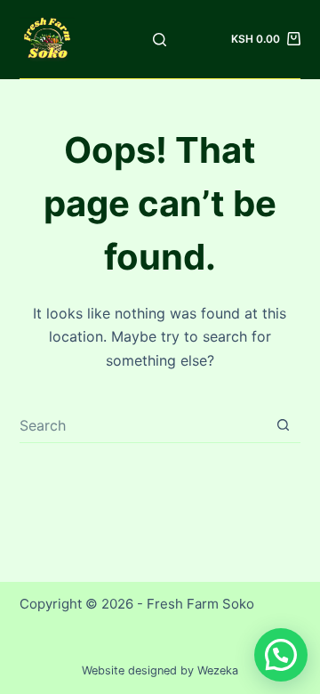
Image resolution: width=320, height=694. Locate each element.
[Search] (159, 39)
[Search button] (283, 425)
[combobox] (143, 425)
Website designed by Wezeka (160, 670)
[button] (281, 655)
